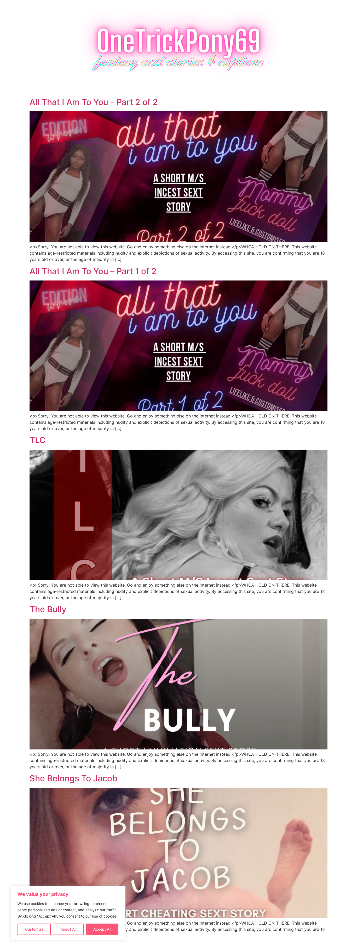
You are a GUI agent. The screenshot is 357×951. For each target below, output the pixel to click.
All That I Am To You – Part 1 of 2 (93, 271)
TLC (38, 440)
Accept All (102, 929)
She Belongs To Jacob (73, 778)
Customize (34, 929)
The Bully (48, 609)
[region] (67, 913)
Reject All (68, 929)
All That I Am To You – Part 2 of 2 (94, 102)
